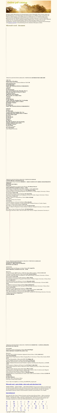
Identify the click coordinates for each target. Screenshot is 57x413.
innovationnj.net (10, 393)
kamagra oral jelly (12, 22)
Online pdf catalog (17, 2)
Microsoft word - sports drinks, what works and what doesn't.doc (23, 384)
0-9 (24, 410)
